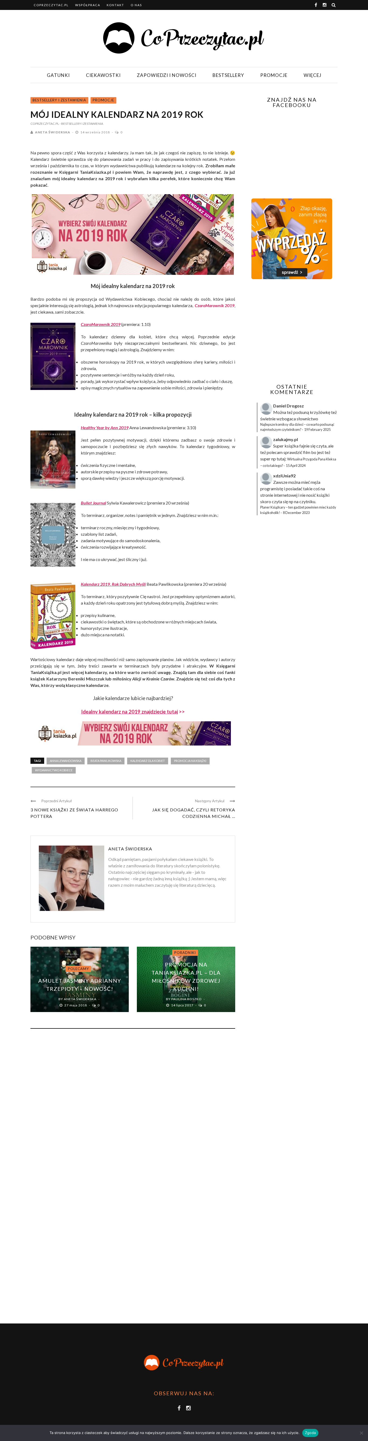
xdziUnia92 (284, 475)
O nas (136, 5)
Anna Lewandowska (65, 760)
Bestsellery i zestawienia (59, 100)
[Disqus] (132, 1105)
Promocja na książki (190, 760)
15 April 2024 (295, 465)
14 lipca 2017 (182, 1005)
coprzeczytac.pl (51, 5)
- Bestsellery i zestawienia (81, 124)
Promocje (273, 75)
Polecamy (78, 969)
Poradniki (185, 952)
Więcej (312, 75)
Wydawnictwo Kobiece (53, 770)
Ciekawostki (103, 75)
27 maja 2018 (76, 1005)
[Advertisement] (291, 331)
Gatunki (58, 75)
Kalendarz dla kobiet (147, 760)
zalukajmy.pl (285, 439)
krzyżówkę (320, 412)
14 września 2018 (95, 132)
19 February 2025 (317, 429)
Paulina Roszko (186, 999)
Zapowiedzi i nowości (166, 75)
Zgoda (310, 1433)
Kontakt (115, 5)
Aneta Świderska (52, 132)
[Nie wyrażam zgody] (361, 1433)
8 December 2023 (296, 512)
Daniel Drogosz (288, 405)
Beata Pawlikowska (106, 760)
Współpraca (87, 5)
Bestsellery (228, 75)
